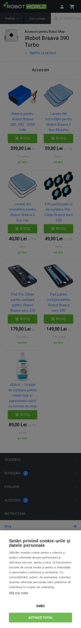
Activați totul (40, 617)
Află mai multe (18, 593)
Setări (40, 605)
